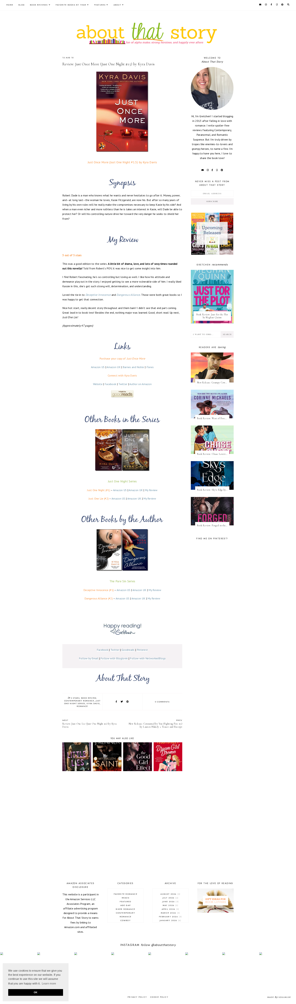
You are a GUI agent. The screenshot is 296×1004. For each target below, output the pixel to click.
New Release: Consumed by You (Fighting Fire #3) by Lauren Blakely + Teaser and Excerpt (155, 723)
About (117, 4)
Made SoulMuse (279, 997)
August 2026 (170, 894)
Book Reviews (39, 4)
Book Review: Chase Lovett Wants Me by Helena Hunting (213, 454)
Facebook (110, 384)
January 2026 (170, 920)
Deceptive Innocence (98, 294)
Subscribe (212, 201)
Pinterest (142, 650)
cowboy (125, 920)
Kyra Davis (93, 703)
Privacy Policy (137, 997)
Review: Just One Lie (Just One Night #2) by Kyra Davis (89, 723)
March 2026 (170, 912)
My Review (151, 490)
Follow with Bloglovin (114, 658)
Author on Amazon (140, 384)
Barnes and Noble (133, 367)
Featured (125, 901)
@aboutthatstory (163, 945)
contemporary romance (79, 700)
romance (82, 706)
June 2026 (170, 901)
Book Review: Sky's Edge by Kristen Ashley (213, 489)
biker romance (125, 909)
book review (88, 698)
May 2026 (170, 905)
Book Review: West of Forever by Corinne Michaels (213, 418)
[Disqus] (122, 827)
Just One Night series (82, 702)
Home (9, 4)
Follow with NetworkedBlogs (148, 658)
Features (100, 4)
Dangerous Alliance (128, 294)
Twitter (122, 384)
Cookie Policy (159, 997)
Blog (21, 4)
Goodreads (128, 650)
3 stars (75, 698)
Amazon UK (114, 367)
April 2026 (170, 909)
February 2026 (170, 916)
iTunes (150, 367)
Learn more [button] (49, 983)
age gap (125, 905)
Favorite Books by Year (71, 4)
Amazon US (98, 367)
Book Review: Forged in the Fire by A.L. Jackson (213, 525)
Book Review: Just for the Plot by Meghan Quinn (212, 316)
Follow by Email (88, 658)
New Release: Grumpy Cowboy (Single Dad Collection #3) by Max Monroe (213, 382)
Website (97, 384)
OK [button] (36, 992)
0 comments (162, 701)
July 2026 (170, 897)
